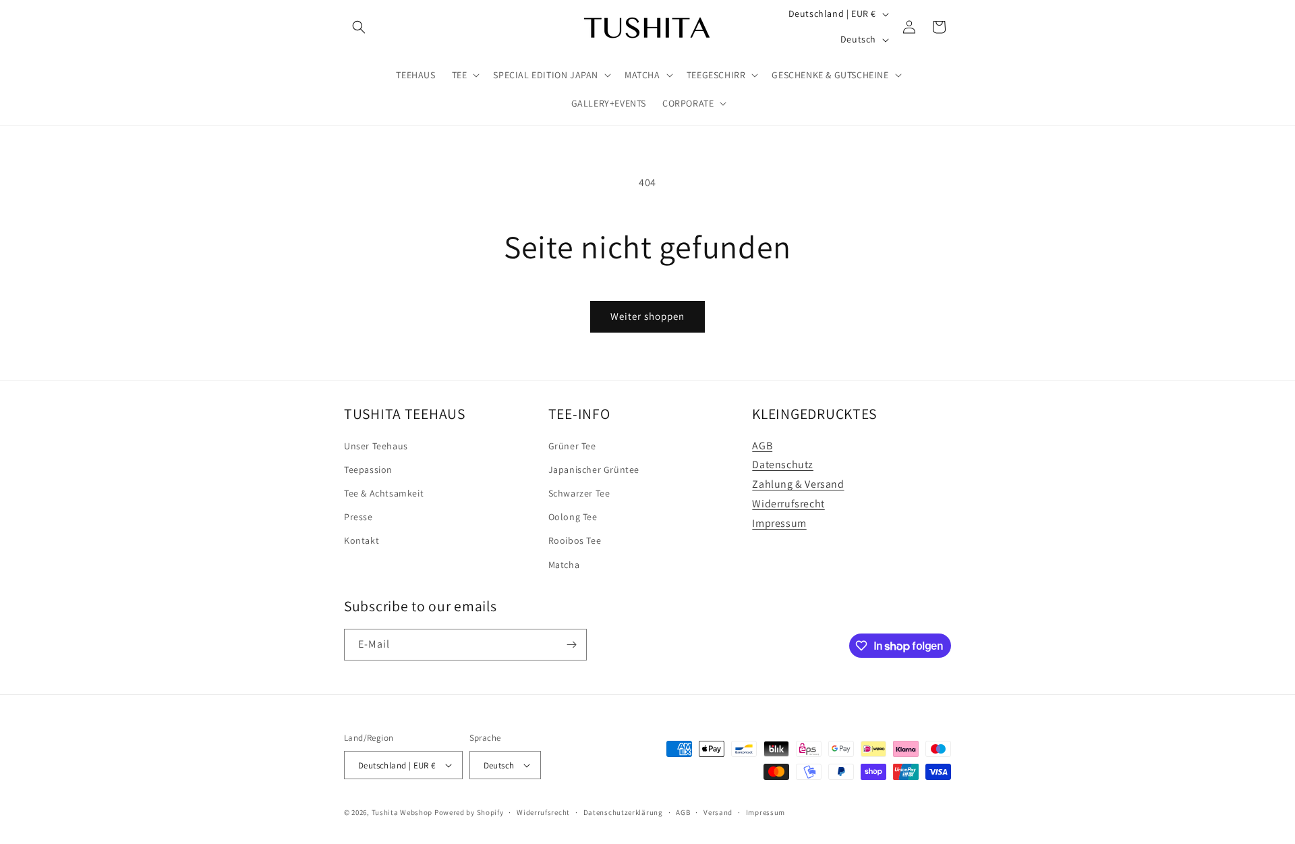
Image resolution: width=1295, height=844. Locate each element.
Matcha (564, 565)
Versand (717, 812)
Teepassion (368, 469)
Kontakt (361, 540)
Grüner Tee (572, 446)
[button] (359, 27)
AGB (762, 446)
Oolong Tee (573, 517)
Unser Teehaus (376, 446)
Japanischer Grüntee (593, 469)
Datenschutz (782, 464)
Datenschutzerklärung (623, 812)
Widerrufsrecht (788, 504)
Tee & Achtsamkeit (384, 493)
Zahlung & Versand (798, 484)
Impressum (779, 523)
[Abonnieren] (571, 644)
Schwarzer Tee (579, 493)
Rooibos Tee (575, 540)
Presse (358, 517)
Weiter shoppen (647, 316)
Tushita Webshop (402, 812)
